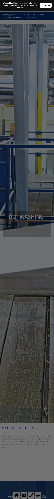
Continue (46, 5)
